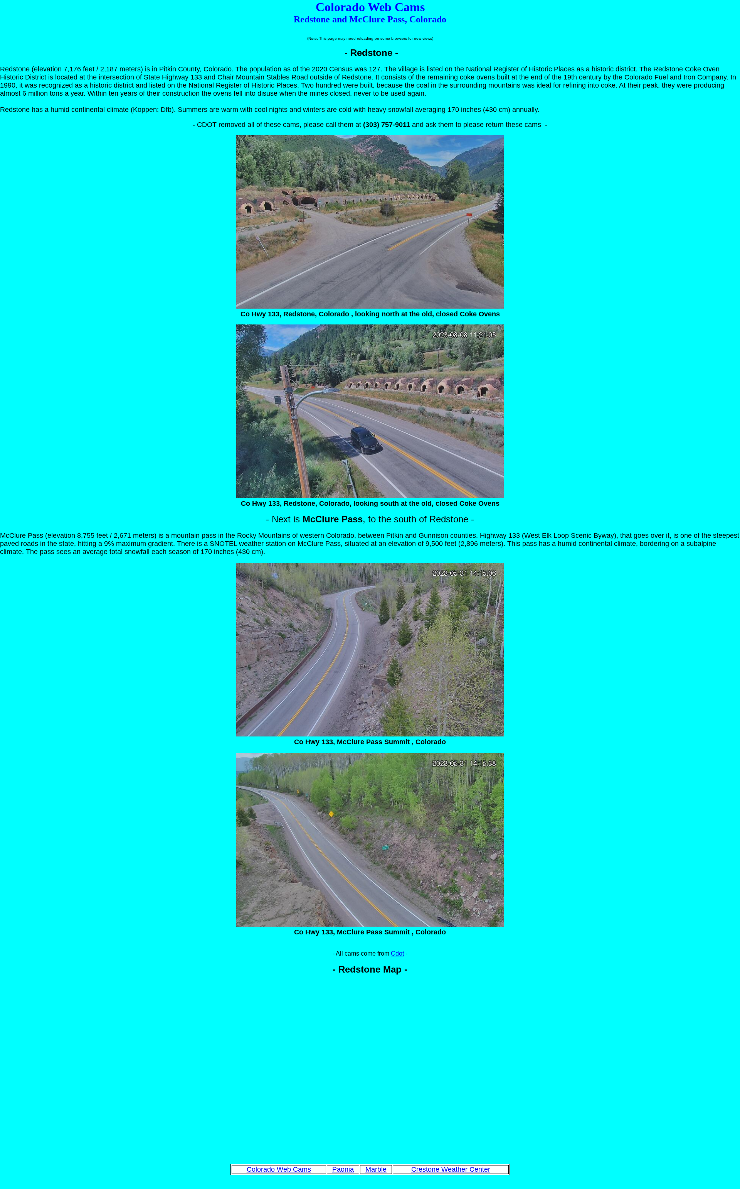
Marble (376, 1169)
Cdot (397, 953)
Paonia (343, 1169)
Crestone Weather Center (450, 1169)
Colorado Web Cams (279, 1169)
